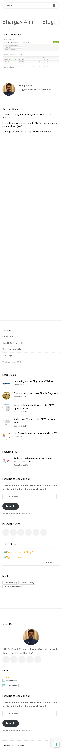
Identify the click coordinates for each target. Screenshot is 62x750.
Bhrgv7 (19, 557)
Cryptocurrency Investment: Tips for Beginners (36, 393)
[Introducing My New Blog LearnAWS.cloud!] (6, 384)
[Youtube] (28, 532)
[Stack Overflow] (43, 532)
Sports (6, 355)
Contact (6, 677)
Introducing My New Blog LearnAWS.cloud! (34, 381)
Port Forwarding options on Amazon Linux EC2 (36, 433)
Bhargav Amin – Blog (28, 21)
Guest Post (8, 336)
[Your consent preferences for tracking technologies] (56, 744)
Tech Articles (9, 362)
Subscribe (10, 506)
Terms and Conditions (13, 586)
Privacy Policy (11, 583)
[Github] (36, 532)
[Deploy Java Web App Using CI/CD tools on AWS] (6, 422)
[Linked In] (20, 532)
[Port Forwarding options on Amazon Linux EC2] (6, 436)
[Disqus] (31, 186)
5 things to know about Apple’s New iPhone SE (27, 131)
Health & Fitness (11, 342)
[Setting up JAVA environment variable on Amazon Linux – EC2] (6, 461)
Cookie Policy (28, 583)
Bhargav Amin (26, 85)
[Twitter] (23, 95)
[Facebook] (20, 95)
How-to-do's (9, 349)
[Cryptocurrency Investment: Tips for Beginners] (6, 396)
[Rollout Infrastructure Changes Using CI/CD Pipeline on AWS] (6, 408)
